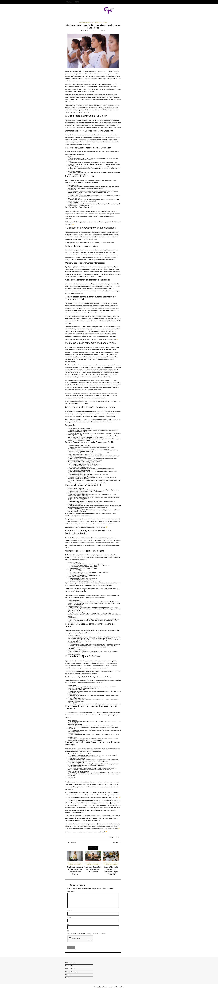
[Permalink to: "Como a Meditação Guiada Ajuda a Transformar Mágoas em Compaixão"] (111, 856)
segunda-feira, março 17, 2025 (97, 31)
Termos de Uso (69, 966)
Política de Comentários (71, 972)
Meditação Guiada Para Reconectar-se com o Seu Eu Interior (93, 869)
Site (68, 924)
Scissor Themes (103, 987)
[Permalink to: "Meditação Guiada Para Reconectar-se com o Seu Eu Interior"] (93, 856)
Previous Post (72, 842)
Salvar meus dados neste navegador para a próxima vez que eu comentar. (86, 933)
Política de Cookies (70, 969)
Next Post (115, 842)
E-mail (69, 917)
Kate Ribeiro (86, 31)
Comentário (70, 891)
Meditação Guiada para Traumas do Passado (93, 22)
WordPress (121, 987)
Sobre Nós (69, 1)
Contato (77, 1)
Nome (69, 910)
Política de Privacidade (71, 963)
